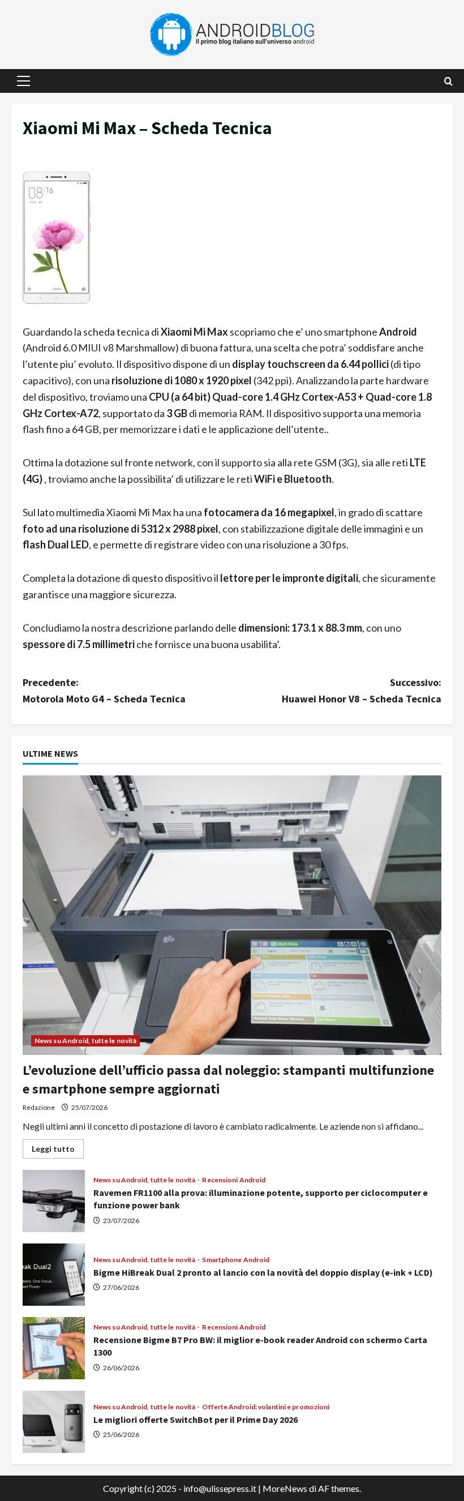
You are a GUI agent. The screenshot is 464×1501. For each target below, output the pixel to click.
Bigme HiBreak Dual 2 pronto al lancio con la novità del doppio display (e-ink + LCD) (54, 1274)
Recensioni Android (233, 1180)
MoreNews (285, 1488)
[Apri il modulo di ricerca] (448, 81)
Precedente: (104, 690)
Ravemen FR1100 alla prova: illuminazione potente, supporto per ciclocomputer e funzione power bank (54, 1201)
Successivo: (361, 690)
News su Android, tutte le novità (85, 1040)
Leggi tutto (58, 1151)
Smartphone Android (235, 1259)
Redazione (39, 1107)
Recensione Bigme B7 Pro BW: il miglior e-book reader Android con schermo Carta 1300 (54, 1348)
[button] (23, 81)
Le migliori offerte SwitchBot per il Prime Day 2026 (54, 1422)
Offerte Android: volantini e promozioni (265, 1407)
